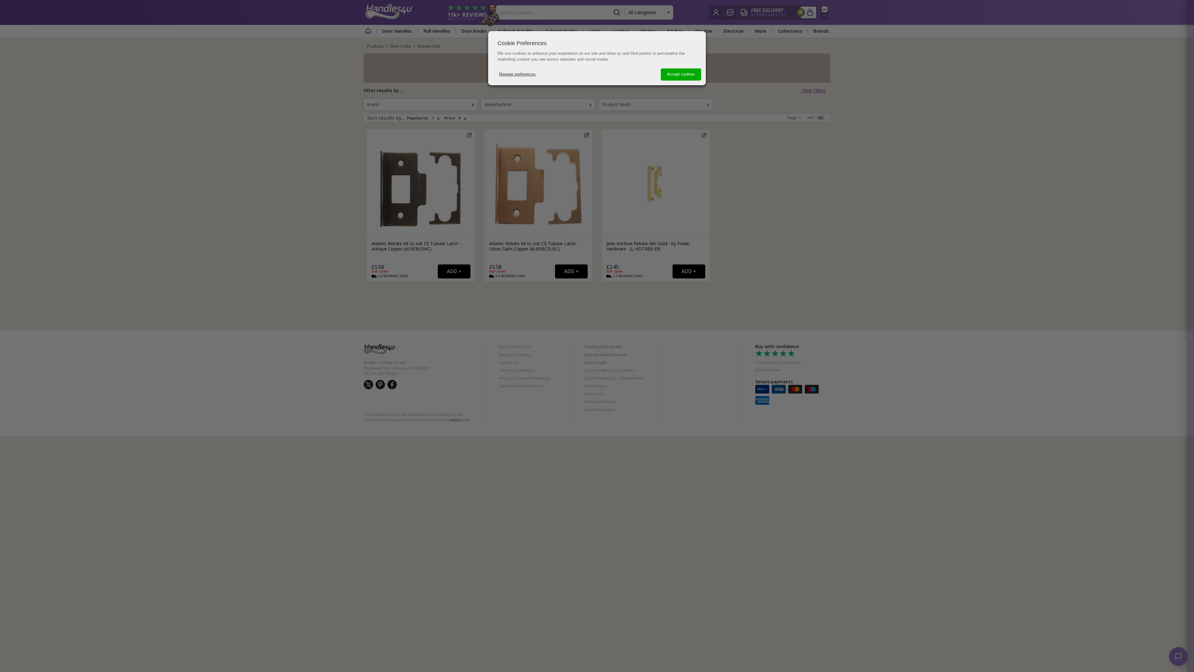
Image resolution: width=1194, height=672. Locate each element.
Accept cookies (681, 74)
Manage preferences (517, 74)
